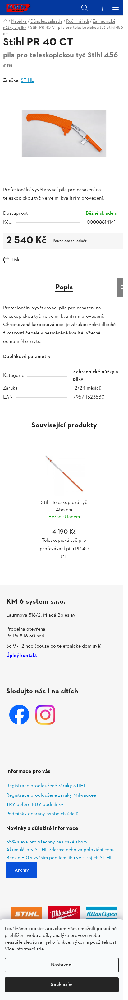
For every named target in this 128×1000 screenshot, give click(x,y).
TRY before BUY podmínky (34, 804)
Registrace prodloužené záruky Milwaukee (51, 795)
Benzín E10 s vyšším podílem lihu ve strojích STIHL (59, 858)
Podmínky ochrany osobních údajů (42, 814)
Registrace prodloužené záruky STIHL (46, 785)
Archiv (22, 870)
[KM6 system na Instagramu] (45, 715)
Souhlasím (62, 984)
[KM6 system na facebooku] (19, 715)
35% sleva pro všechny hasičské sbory (47, 842)
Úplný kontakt (21, 656)
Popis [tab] (64, 287)
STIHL (27, 80)
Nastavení (62, 965)
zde (40, 949)
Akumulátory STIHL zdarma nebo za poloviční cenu (60, 850)
